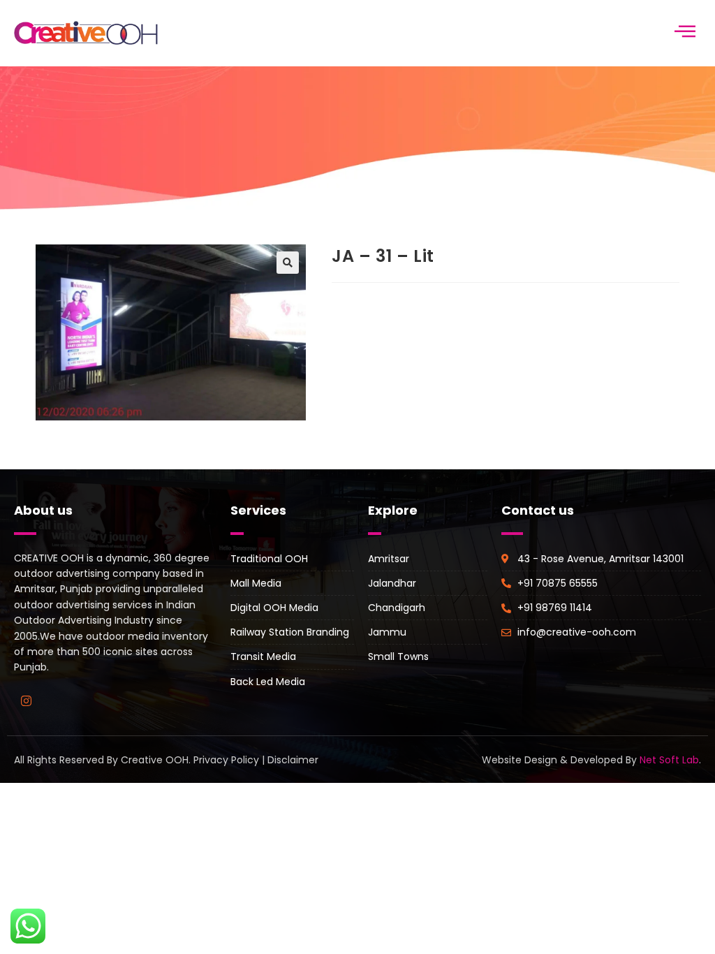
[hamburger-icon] (685, 33)
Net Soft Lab (669, 760)
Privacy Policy (226, 760)
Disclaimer (292, 760)
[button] (288, 262)
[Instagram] (26, 701)
